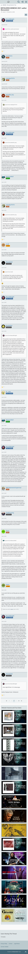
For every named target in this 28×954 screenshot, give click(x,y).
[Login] (22, 2)
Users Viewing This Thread (9, 934)
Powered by (14, 951)
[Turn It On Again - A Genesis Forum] (8, 1)
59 (18, 700)
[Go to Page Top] (25, 952)
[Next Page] (21, 701)
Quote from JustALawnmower (12, 29)
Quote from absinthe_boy (11, 142)
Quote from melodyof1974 (11, 104)
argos (12, 609)
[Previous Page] (6, 701)
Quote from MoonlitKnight (11, 335)
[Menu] (26, 1)
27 (14, 700)
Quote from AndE (9, 271)
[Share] (26, 15)
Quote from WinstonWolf (10, 540)
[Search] (18, 1)
